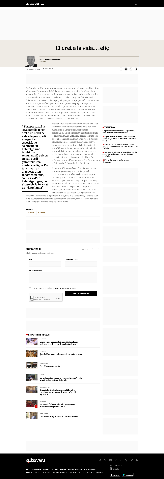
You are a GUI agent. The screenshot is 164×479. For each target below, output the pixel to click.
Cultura (43, 401)
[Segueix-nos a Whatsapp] (126, 460)
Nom (30, 259)
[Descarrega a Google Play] (128, 475)
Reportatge (44, 363)
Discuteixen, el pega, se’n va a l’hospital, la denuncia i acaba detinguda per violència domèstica (120, 154)
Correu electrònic (72, 259)
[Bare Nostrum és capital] (31, 365)
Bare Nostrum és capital (50, 366)
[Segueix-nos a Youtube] (110, 460)
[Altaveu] (32, 3)
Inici (28, 470)
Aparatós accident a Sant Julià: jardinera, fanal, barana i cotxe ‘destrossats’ (119, 132)
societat (31, 213)
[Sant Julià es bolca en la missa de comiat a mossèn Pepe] (31, 353)
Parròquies (44, 413)
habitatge (41, 213)
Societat (43, 339)
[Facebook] (120, 69)
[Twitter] (126, 69)
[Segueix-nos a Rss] (136, 460)
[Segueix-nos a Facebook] (100, 460)
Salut (42, 375)
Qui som (29, 472)
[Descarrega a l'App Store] (115, 475)
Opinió (46, 470)
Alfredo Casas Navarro (49, 59)
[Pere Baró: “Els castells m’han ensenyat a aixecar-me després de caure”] (31, 403)
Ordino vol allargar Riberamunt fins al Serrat (59, 416)
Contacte (37, 472)
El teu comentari (35, 270)
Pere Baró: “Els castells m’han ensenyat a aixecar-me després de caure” (57, 405)
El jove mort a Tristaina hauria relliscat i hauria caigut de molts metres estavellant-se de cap (119, 138)
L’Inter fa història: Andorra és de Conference (116, 161)
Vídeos (71, 470)
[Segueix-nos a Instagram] (115, 460)
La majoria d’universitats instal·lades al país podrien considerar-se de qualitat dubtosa (59, 343)
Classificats (81, 470)
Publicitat (47, 472)
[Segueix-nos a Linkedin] (121, 460)
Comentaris (49, 69)
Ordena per (84, 249)
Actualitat (37, 470)
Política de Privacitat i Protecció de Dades (61, 288)
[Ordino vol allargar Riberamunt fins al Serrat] (31, 415)
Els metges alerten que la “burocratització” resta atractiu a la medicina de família (61, 379)
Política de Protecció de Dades (65, 472)
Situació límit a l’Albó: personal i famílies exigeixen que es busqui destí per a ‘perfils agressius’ (58, 392)
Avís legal (100, 472)
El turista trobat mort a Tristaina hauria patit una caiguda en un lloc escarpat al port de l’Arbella (120, 146)
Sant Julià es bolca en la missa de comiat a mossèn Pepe (61, 355)
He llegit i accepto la (53, 288)
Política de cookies (86, 472)
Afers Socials (45, 387)
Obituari (92, 470)
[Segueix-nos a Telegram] (131, 460)
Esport (63, 470)
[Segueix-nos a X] (105, 460)
